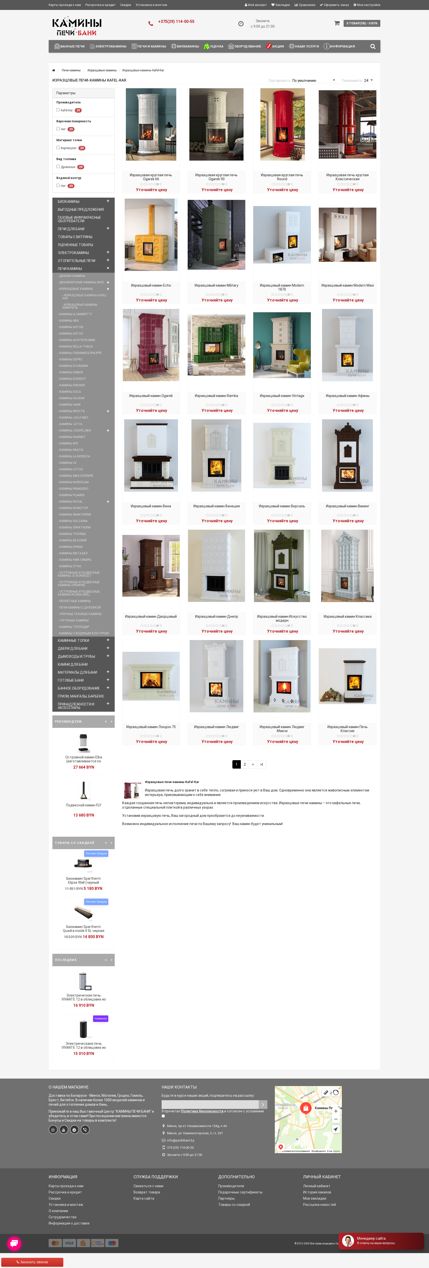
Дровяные (71, 167)
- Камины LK (67, 463)
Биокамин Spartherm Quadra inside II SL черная (83, 929)
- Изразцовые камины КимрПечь (79, 306)
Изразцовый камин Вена (151, 506)
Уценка (216, 46)
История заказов (317, 1192)
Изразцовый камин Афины (347, 396)
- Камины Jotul (70, 424)
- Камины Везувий (72, 540)
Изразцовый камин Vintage (282, 396)
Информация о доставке (69, 1223)
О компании (58, 1211)
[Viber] (85, 1129)
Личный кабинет (316, 1186)
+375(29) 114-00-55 (176, 21)
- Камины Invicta (71, 411)
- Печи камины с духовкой (79, 607)
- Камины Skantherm (74, 514)
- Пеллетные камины (74, 601)
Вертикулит (72, 148)
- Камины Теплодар (73, 627)
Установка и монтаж (151, 5)
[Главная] (53, 70)
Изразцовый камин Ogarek (151, 396)
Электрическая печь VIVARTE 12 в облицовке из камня (84, 999)
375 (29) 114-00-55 (180, 1147)
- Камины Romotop (73, 508)
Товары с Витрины (75, 237)
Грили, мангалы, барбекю (81, 696)
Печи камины (70, 269)
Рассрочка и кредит (100, 5)
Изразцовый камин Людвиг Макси (282, 729)
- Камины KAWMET (72, 437)
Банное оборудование (79, 688)
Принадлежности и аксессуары (76, 706)
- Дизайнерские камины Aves (81, 282)
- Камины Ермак (70, 547)
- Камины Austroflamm (76, 340)
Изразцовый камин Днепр (216, 616)
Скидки (125, 5)
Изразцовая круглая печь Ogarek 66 (151, 177)
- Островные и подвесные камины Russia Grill (79, 593)
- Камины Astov (70, 333)
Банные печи (72, 46)
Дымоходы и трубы (76, 656)
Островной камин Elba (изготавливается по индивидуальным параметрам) (83, 763)
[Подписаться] (263, 1104)
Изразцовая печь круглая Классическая (347, 177)
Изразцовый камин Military (216, 285)
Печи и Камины (151, 46)
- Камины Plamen (71, 495)
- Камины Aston (70, 327)
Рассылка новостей (319, 1205)
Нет (67, 129)
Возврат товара (147, 1192)
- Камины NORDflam (73, 482)
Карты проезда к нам (65, 5)
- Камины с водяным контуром (83, 633)
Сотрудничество (63, 1217)
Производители (231, 1186)
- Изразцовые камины (75, 289)
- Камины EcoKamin (73, 366)
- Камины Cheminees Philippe (80, 353)
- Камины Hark (69, 404)
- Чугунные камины (73, 620)
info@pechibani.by (180, 1140)
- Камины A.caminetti (75, 314)
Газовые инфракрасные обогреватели (79, 219)
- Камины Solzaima (73, 521)
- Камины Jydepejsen (74, 430)
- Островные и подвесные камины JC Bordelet (79, 574)
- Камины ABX (68, 320)
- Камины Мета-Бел (73, 553)
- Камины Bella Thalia (75, 346)
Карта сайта (144, 1198)
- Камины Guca (69, 392)
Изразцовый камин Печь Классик (347, 729)
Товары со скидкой (234, 1205)
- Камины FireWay (71, 385)
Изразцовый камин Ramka (216, 396)
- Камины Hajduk (71, 398)
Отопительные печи (76, 261)
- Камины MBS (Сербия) (75, 476)
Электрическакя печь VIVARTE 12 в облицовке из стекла (84, 1047)
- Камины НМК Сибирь (74, 560)
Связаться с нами (148, 1186)
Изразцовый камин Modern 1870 (282, 287)
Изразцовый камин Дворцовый (151, 616)
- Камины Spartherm (74, 527)
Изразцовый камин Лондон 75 (151, 727)
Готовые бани (71, 680)
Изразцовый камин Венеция (216, 506)
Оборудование (247, 46)
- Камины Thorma (72, 534)
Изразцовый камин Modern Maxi (348, 285)
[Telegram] (74, 1129)
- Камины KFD (68, 443)
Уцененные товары (75, 245)
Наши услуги (307, 46)
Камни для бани (73, 664)
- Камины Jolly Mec (73, 417)
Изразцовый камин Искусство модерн (282, 618)
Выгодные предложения (81, 210)
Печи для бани (71, 229)
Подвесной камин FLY (83, 805)
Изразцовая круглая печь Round (282, 177)
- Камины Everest (72, 379)
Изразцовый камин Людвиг (216, 727)
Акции (278, 46)
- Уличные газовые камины (80, 614)
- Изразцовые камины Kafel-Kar (84, 297)
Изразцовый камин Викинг (347, 506)
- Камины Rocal (70, 501)
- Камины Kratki (70, 450)
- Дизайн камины (71, 276)
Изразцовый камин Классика (348, 616)
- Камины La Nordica (74, 456)
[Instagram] (53, 1129)
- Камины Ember (70, 372)
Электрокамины (111, 46)
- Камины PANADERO (73, 488)
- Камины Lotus (70, 469)
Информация (342, 46)
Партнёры (226, 1198)
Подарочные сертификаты (240, 1192)
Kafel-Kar (70, 110)
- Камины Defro (70, 359)
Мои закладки (314, 1198)
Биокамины (188, 46)
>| (261, 764)
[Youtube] (63, 1129)
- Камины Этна (69, 566)
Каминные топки (73, 641)
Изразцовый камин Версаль (282, 506)
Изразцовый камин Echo (151, 285)
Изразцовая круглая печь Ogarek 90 (216, 177)
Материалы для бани (77, 672)
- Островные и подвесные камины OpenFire (79, 583)
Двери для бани (72, 649)
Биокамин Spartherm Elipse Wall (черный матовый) (83, 882)
